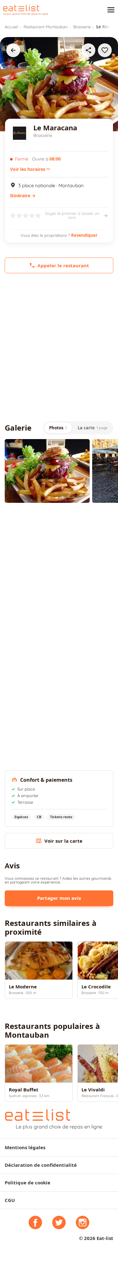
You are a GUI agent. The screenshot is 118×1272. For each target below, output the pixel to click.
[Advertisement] (59, 347)
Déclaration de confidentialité (41, 1165)
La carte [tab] (92, 427)
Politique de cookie (27, 1183)
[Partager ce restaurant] (88, 50)
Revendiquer (84, 235)
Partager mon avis (59, 898)
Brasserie (82, 26)
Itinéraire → (23, 195)
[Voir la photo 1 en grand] (47, 471)
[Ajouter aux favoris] (105, 50)
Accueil (11, 26)
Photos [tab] (58, 427)
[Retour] (13, 50)
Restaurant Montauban (46, 26)
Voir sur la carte (63, 841)
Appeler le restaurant (63, 266)
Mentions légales (25, 1147)
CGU (10, 1200)
